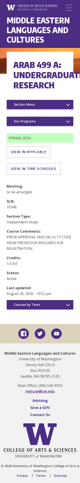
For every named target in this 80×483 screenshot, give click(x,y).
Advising (40, 400)
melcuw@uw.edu (40, 391)
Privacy (22, 475)
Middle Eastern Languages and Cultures (38, 29)
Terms (41, 475)
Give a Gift (40, 407)
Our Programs (25, 121)
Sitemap (60, 475)
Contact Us (40, 414)
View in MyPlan (26, 152)
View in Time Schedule (33, 169)
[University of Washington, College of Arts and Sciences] (32, 8)
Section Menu (24, 104)
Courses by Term (27, 304)
